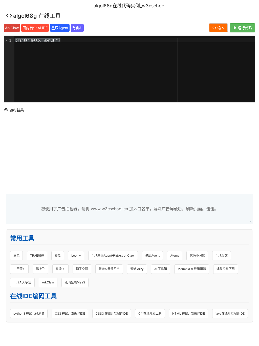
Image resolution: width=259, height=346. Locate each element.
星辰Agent (59, 28)
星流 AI (60, 269)
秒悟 (58, 255)
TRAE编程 (37, 255)
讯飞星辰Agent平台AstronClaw (113, 255)
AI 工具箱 (160, 269)
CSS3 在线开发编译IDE (112, 313)
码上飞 (40, 269)
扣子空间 (82, 269)
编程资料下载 (226, 269)
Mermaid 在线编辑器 (192, 269)
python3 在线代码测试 (28, 313)
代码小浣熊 (197, 255)
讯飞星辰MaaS (75, 282)
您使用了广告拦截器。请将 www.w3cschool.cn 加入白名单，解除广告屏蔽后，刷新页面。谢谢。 (129, 208)
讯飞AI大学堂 (22, 282)
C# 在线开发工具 (150, 313)
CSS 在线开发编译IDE (70, 313)
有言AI (77, 28)
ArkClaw (12, 28)
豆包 (16, 255)
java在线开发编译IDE (230, 313)
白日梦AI (19, 269)
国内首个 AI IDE (35, 28)
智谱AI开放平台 (109, 269)
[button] (6, 40)
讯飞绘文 (221, 255)
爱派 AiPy (137, 269)
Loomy (76, 255)
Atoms (174, 255)
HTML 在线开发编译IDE (188, 313)
